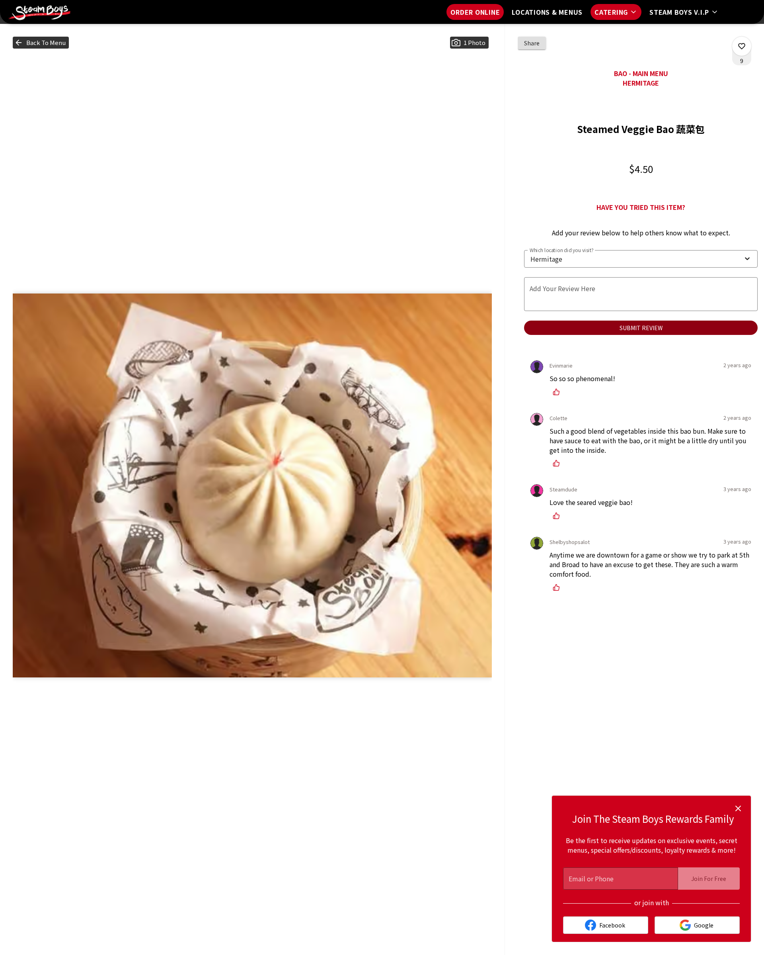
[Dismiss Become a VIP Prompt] (738, 808)
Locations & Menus (547, 12)
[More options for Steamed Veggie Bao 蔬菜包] (741, 46)
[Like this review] (558, 392)
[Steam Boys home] (42, 12)
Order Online (475, 12)
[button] (616, 12)
